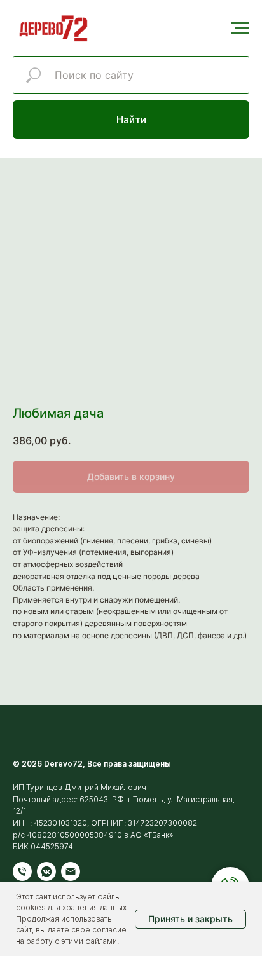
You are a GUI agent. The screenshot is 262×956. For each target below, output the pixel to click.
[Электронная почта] (70, 871)
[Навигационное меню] (240, 28)
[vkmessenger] (46, 871)
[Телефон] (22, 871)
